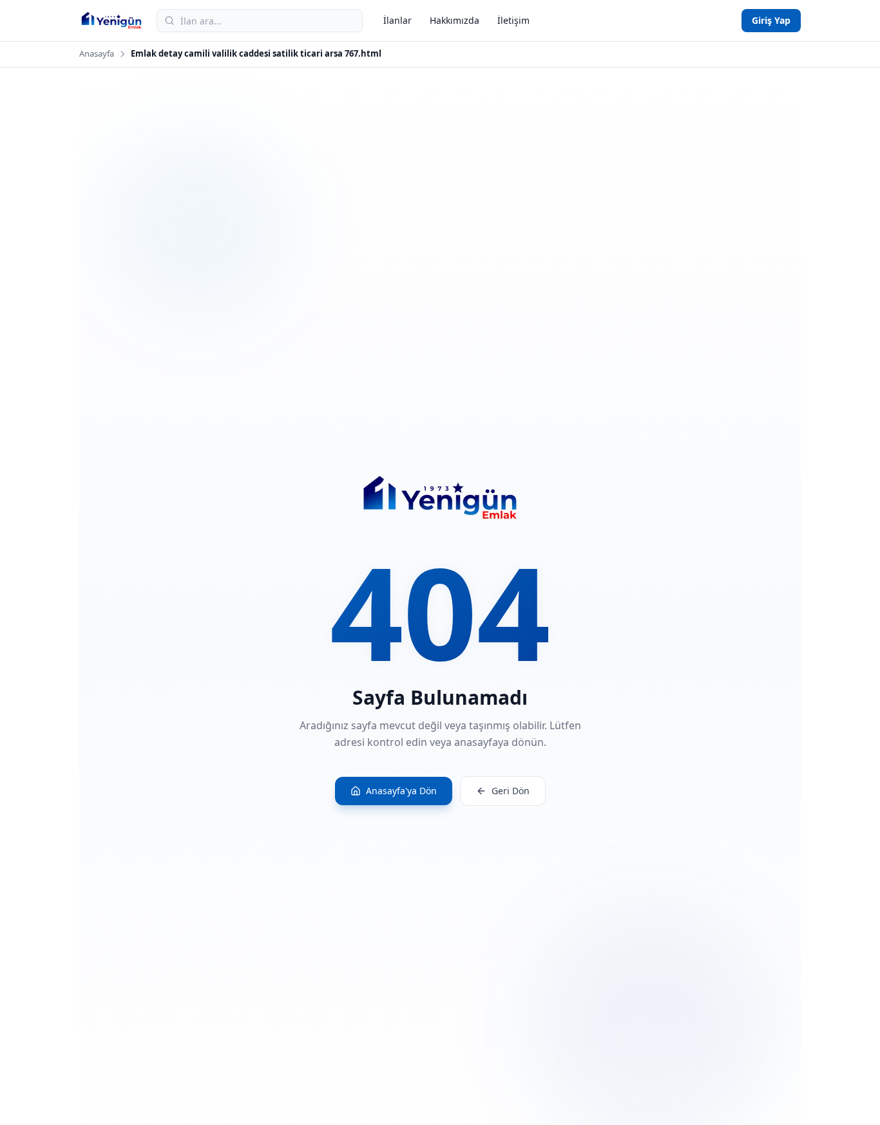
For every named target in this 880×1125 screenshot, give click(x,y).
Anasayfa (96, 53)
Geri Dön (511, 791)
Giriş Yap (771, 20)
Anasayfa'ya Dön (401, 791)
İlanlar (397, 20)
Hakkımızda (454, 20)
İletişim (513, 20)
